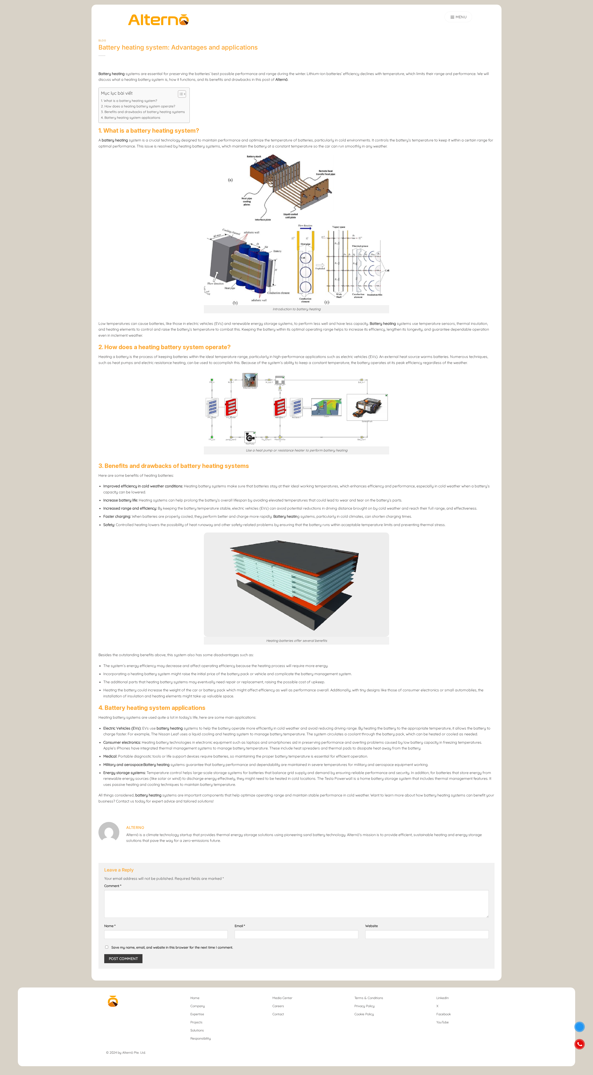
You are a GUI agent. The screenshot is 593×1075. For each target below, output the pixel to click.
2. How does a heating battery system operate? (138, 106)
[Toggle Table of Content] (179, 94)
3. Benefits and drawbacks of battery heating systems (143, 112)
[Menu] (458, 17)
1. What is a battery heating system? (129, 101)
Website (371, 926)
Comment (112, 886)
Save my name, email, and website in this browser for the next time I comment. (172, 947)
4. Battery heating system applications (130, 118)
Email (240, 926)
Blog (102, 40)
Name (109, 926)
